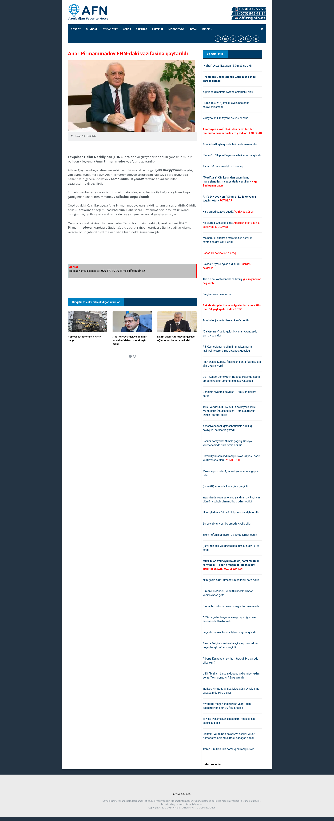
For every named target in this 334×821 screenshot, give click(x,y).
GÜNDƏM (91, 29)
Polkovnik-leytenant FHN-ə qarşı (84, 338)
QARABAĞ (141, 29)
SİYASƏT (76, 29)
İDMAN (193, 29)
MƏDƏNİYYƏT (176, 29)
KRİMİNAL (158, 29)
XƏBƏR (127, 29)
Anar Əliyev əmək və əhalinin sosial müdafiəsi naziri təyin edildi (130, 340)
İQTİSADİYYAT (110, 29)
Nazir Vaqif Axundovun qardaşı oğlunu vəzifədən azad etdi (176, 338)
